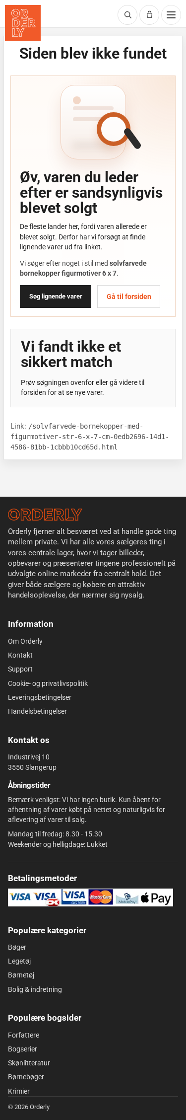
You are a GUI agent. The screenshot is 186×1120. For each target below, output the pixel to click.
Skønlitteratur (29, 1063)
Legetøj (19, 961)
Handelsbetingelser (37, 711)
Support (20, 669)
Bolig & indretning (35, 989)
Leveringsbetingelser (39, 697)
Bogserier (22, 1049)
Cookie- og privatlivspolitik (48, 683)
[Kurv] (149, 15)
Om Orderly (25, 641)
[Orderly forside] (23, 23)
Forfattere (23, 1035)
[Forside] (45, 515)
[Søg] (127, 15)
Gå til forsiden (129, 296)
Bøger (17, 947)
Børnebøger (26, 1077)
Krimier (19, 1091)
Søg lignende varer (55, 296)
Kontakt (20, 655)
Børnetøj (21, 975)
